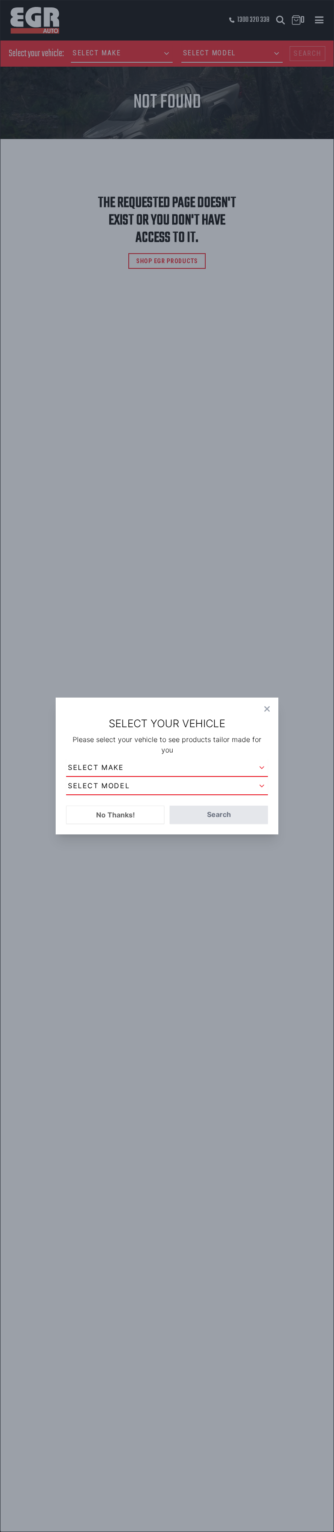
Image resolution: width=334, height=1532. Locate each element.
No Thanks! (115, 814)
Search (219, 814)
